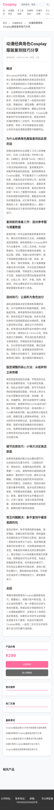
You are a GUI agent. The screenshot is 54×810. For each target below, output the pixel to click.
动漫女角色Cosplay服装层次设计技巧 (23, 744)
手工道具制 (20, 12)
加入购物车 (27, 672)
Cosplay (10, 4)
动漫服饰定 (11, 12)
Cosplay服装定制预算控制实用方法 (22, 749)
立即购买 (27, 664)
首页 (4, 12)
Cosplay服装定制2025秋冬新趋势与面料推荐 (26, 727)
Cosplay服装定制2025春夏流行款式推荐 (24, 738)
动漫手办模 (39, 12)
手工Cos (48, 12)
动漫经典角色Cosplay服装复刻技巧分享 (24, 733)
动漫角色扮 (30, 12)
